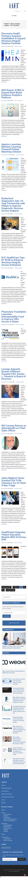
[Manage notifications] (25, 875)
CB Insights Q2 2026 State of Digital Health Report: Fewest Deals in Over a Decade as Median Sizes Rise (19, 710)
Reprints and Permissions (6, 794)
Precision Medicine (7, 828)
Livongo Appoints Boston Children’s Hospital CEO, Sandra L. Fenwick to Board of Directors (13, 374)
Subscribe (3, 802)
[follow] (17, 11)
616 (25, 588)
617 (3, 590)
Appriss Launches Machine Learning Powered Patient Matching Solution (11, 148)
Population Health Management (10, 819)
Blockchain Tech (6, 826)
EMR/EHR (5, 816)
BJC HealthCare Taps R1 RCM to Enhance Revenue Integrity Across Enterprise (13, 261)
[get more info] (25, 11)
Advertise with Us (5, 791)
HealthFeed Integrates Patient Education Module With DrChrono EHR (13, 536)
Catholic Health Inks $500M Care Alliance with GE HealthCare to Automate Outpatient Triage (19, 751)
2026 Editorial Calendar (6, 788)
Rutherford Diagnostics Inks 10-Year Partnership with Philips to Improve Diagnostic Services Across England (13, 204)
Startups (3, 834)
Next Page (12, 590)
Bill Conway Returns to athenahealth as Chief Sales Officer (13, 428)
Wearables (5, 831)
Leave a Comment (18, 46)
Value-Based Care (5, 837)
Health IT (3, 812)
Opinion (3, 810)
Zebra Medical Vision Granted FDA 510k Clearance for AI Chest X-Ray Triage (13, 482)
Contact (3, 799)
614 (18, 588)
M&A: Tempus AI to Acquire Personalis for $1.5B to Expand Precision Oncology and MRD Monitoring (19, 730)
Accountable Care (7, 838)
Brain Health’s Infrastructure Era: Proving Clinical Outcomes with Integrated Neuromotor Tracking (19, 740)
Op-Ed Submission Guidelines (7, 797)
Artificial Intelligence (7, 825)
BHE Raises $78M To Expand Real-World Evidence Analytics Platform (12, 94)
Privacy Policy (16, 871)
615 (21, 588)
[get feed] (15, 11)
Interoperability (6, 817)
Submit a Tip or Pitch (14, 623)
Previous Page (5, 587)
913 (7, 590)
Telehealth (5, 829)
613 (14, 588)
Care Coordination (7, 814)
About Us (3, 785)
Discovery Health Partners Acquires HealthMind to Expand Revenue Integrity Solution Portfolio (13, 38)
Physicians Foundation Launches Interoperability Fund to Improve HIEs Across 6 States (13, 316)
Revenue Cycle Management (9, 820)
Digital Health (4, 823)
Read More (4, 82)
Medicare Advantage (7, 840)
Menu (15, 15)
